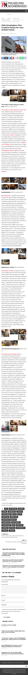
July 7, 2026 (5, 633)
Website (3, 604)
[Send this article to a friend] (15, 58)
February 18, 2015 (6, 33)
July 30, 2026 (5, 626)
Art (6, 508)
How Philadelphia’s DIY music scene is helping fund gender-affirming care (11, 646)
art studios (11, 135)
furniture (5, 516)
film (14, 514)
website (3, 171)
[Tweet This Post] (6, 58)
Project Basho (7, 525)
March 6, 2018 (5, 562)
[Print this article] (18, 58)
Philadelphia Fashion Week (9, 150)
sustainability (20, 527)
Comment (4, 584)
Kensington (14, 516)
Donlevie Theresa (12, 562)
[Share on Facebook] (3, 58)
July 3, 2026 (5, 641)
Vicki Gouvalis (13, 557)
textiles (5, 530)
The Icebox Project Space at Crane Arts (13, 110)
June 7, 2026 (5, 648)
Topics (9, 18)
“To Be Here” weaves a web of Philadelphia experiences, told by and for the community (13, 638)
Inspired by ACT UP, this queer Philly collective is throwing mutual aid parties (12, 653)
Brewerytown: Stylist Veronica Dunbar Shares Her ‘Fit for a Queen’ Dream (13, 560)
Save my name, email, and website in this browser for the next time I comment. (13, 611)
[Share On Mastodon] (24, 58)
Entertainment (7, 514)
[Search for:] (14, 14)
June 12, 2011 (5, 568)
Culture (19, 511)
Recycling (19, 525)
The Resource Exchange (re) (10, 354)
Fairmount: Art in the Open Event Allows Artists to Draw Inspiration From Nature (14, 566)
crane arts (12, 511)
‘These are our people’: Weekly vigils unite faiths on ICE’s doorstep (13, 631)
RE (13, 525)
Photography (16, 522)
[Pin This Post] (12, 58)
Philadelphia (6, 522)
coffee (4, 511)
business (21, 508)
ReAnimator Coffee (7, 270)
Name (3, 595)
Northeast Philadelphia (9, 519)
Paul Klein (14, 33)
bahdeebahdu (5, 195)
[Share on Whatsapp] (21, 58)
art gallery (13, 508)
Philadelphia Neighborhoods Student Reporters (12, 662)
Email (3, 600)
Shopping (5, 527)
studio (12, 527)
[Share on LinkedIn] (9, 58)
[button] (26, 11)
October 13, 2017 (5, 557)
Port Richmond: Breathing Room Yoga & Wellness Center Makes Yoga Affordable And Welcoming (13, 554)
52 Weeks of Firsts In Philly (8, 625)
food (19, 514)
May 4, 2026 (5, 655)
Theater (12, 530)
